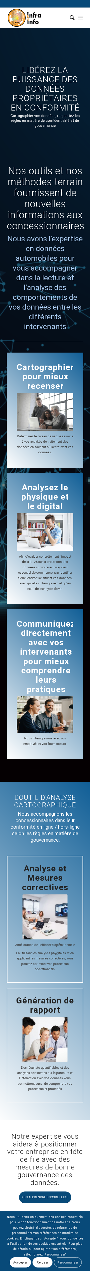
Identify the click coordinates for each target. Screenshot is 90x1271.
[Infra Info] (37, 18)
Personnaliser (68, 1262)
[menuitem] (69, 18)
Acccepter (20, 1262)
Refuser (42, 1262)
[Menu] (80, 18)
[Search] (69, 18)
